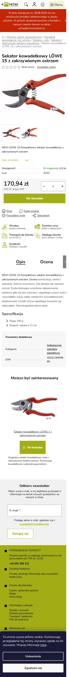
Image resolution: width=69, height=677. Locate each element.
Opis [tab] (20, 262)
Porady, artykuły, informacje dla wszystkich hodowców (33, 575)
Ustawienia (33, 656)
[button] (32, 452)
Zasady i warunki (19, 610)
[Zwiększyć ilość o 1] (62, 186)
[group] (33, 426)
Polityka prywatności (21, 613)
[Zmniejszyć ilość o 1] (44, 186)
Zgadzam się (33, 668)
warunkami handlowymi (34, 524)
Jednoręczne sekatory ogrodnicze (54, 349)
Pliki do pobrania (18, 619)
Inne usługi (15, 596)
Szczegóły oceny (46, 67)
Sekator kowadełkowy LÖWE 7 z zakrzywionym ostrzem (33, 433)
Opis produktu (10, 160)
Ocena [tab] (46, 262)
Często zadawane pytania (23, 590)
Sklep (12, 593)
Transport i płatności (21, 616)
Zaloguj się (20, 534)
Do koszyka (34, 198)
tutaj (43, 645)
